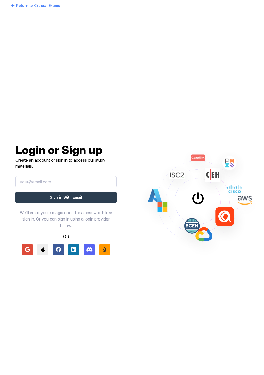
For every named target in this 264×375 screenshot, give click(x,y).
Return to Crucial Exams (38, 5)
